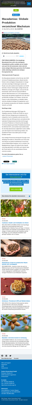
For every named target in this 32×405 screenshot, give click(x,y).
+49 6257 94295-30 (8, 381)
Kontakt (16, 358)
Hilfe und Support (6, 362)
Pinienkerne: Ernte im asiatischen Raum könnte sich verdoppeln (14, 263)
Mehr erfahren (15, 189)
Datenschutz (4, 368)
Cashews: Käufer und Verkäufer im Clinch (15, 223)
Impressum (4, 364)
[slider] (10, 56)
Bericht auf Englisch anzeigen (11, 32)
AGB (2, 366)
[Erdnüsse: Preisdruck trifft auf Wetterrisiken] (16, 286)
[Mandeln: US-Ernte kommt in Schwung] (16, 323)
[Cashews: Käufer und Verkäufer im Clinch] (16, 208)
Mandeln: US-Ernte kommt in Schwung (14, 338)
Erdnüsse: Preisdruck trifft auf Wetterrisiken (16, 301)
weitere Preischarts (8, 156)
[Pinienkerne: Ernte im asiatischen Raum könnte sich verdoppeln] (16, 248)
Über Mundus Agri (6, 358)
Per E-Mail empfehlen (9, 163)
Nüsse (16, 10)
